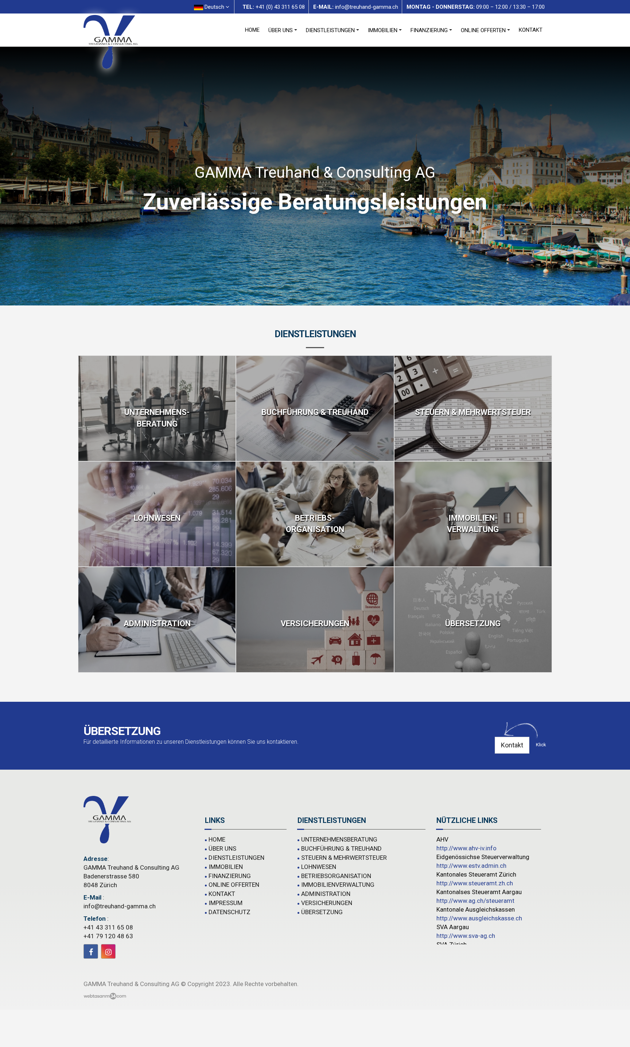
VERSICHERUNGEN (326, 902)
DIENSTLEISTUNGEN (330, 30)
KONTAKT (530, 30)
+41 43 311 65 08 (108, 927)
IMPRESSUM (225, 902)
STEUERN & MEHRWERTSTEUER (344, 857)
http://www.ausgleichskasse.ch (479, 918)
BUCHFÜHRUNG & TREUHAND (341, 848)
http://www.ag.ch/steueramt (475, 900)
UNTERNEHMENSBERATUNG (339, 839)
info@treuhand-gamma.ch (119, 906)
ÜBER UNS (280, 30)
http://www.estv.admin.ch (471, 865)
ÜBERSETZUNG (322, 912)
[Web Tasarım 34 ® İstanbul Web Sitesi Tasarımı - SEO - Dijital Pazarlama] (104, 996)
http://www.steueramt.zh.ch (474, 883)
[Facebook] (90, 951)
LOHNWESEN (318, 866)
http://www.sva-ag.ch (465, 935)
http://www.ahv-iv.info (466, 848)
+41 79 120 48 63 (108, 936)
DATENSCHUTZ (229, 912)
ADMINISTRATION (325, 893)
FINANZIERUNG (429, 30)
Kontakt (512, 745)
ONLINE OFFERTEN (483, 30)
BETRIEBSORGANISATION (336, 875)
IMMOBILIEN (382, 30)
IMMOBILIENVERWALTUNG (337, 884)
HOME (252, 30)
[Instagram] (108, 951)
